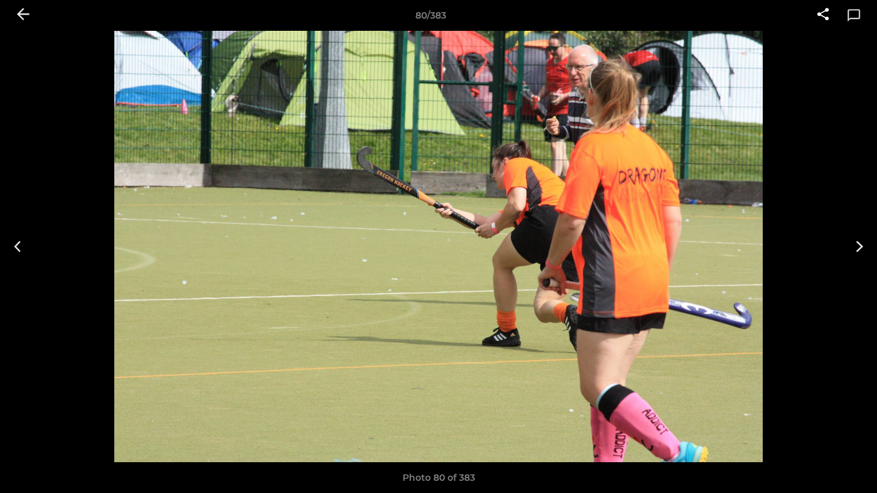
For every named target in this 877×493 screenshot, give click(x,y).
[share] (823, 15)
